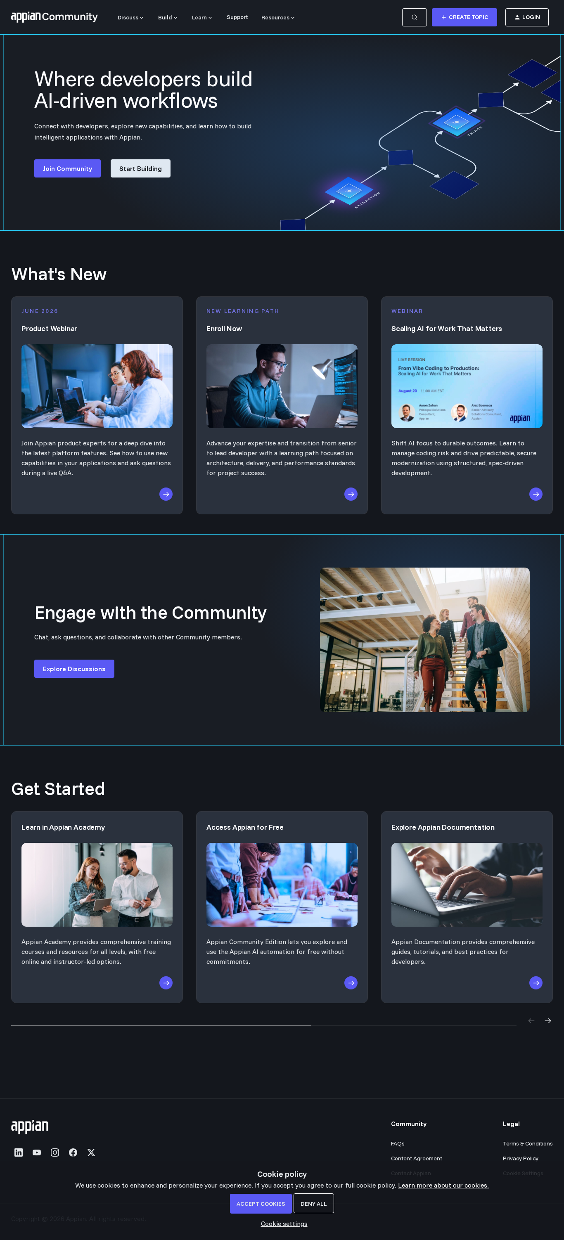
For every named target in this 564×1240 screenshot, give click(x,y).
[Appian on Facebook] (73, 1152)
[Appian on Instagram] (54, 1152)
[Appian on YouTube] (36, 1152)
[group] (282, 907)
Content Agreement (416, 1158)
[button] (282, 1223)
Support (237, 17)
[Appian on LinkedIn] (18, 1152)
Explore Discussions (74, 669)
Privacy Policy (520, 1158)
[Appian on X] (91, 1152)
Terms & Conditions (528, 1143)
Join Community (67, 168)
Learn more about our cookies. (443, 1185)
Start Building (140, 168)
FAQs (398, 1143)
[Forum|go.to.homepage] (54, 17)
